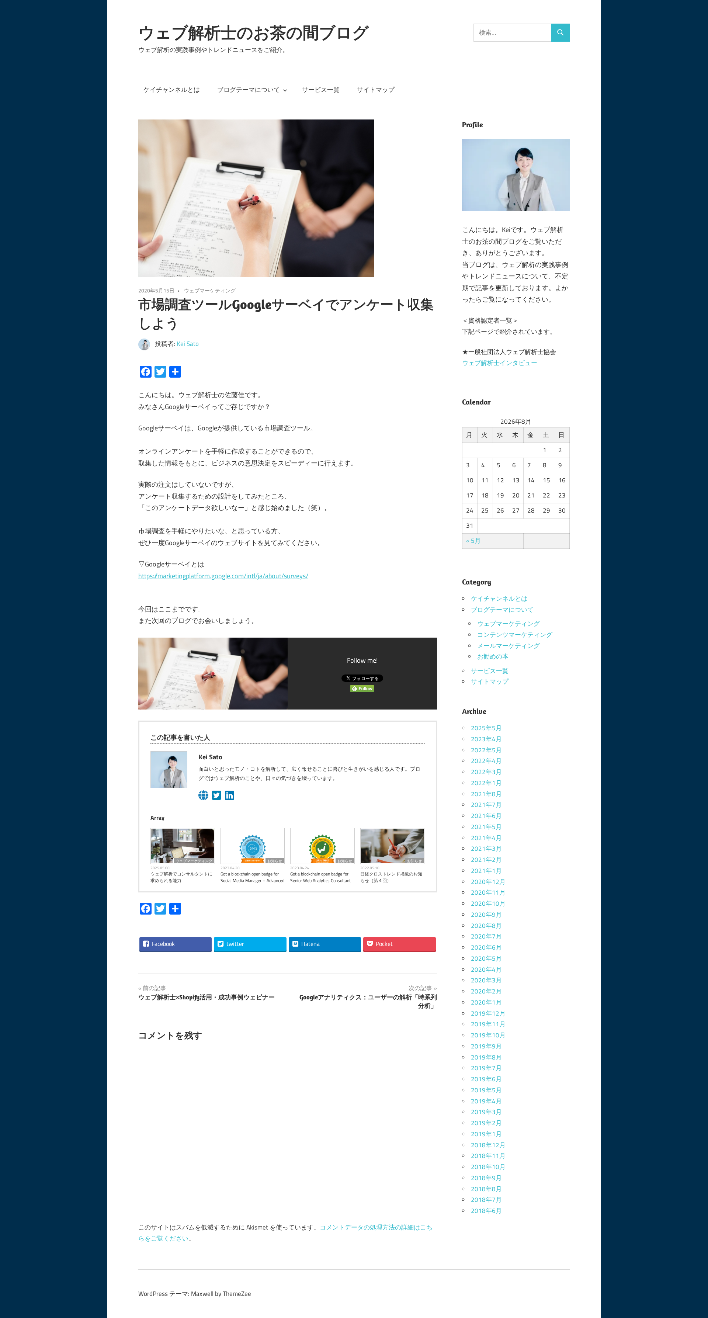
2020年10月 (488, 903)
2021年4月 (486, 838)
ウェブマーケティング (210, 290)
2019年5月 (486, 1090)
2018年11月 (488, 1156)
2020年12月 (488, 882)
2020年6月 (486, 947)
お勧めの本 (493, 656)
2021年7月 (486, 804)
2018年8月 (486, 1189)
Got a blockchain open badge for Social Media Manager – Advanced (252, 877)
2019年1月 (486, 1134)
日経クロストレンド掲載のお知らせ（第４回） (391, 877)
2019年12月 (488, 1013)
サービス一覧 (321, 89)
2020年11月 (488, 892)
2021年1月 (486, 870)
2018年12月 (488, 1145)
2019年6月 (486, 1079)
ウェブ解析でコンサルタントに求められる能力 (181, 877)
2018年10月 (488, 1167)
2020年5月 (486, 958)
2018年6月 (486, 1210)
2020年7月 (486, 936)
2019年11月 (488, 1024)
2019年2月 (486, 1123)
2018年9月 (486, 1178)
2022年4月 (486, 761)
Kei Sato (188, 343)
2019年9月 (486, 1046)
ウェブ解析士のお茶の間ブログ (253, 32)
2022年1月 (486, 783)
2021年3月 (486, 848)
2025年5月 (486, 728)
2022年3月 (486, 772)
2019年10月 (488, 1035)
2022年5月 (486, 750)
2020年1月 (486, 1002)
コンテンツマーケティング (514, 634)
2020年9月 (486, 914)
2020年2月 (486, 991)
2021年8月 (486, 794)
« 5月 (473, 540)
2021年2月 (486, 859)
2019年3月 (486, 1112)
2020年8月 (486, 925)
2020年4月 (486, 969)
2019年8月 (486, 1057)
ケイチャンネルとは (171, 89)
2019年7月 (486, 1068)
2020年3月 (486, 980)
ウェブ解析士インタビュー (499, 363)
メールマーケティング (508, 646)
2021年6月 (486, 816)
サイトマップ (376, 89)
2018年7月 (486, 1199)
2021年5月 (486, 827)
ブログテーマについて (248, 89)
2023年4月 (486, 739)
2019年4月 (486, 1101)
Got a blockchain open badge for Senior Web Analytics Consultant (320, 877)
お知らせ (274, 860)
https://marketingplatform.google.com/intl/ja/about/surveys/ (223, 576)
